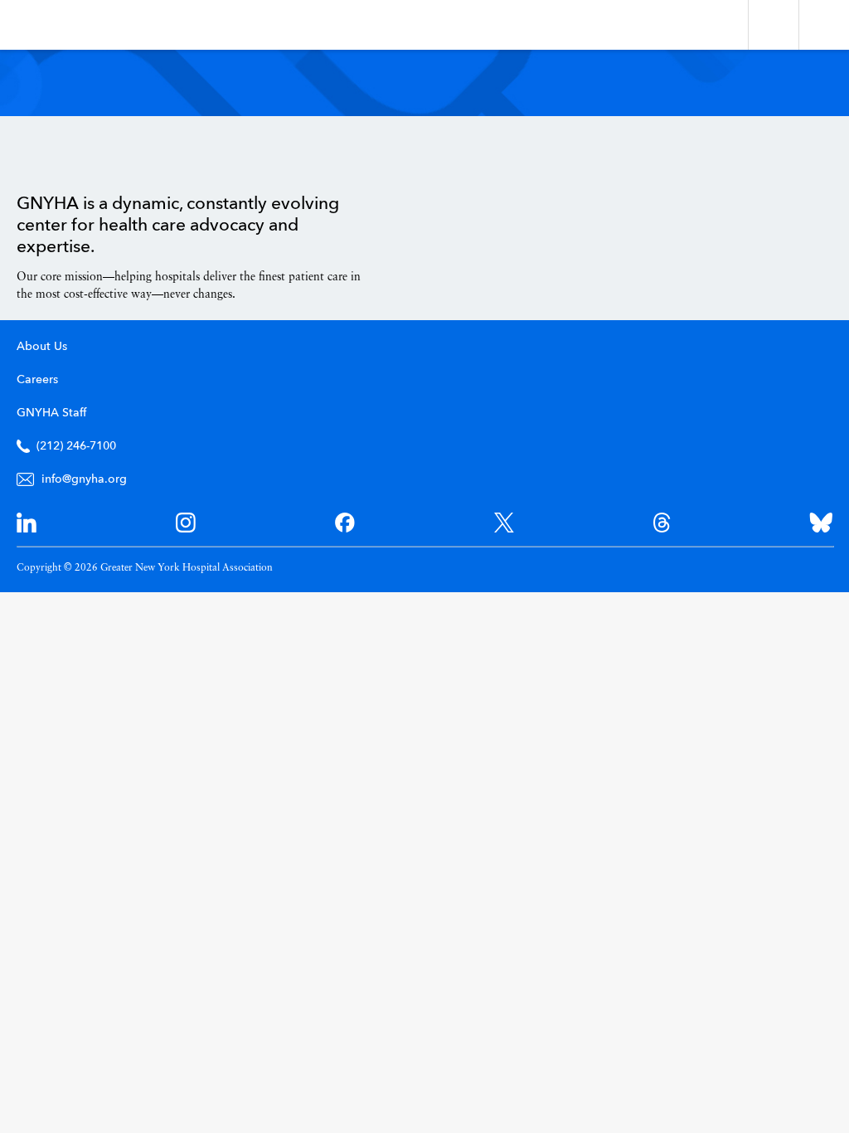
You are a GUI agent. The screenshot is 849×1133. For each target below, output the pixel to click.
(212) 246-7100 (76, 446)
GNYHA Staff (51, 413)
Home (58, 155)
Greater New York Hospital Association (62, 24)
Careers (37, 380)
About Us (42, 347)
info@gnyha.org (84, 479)
